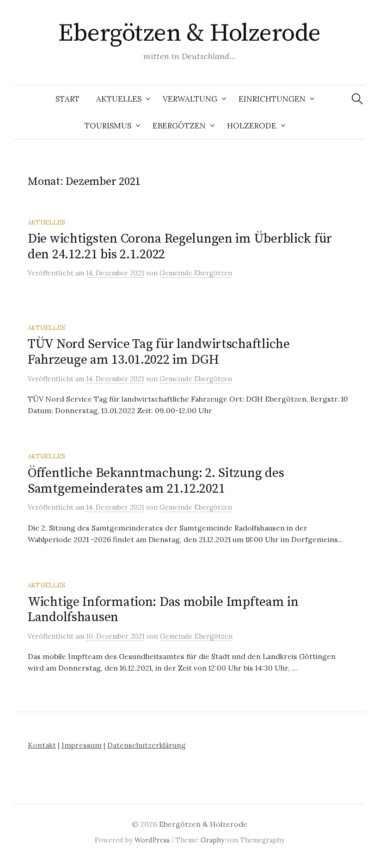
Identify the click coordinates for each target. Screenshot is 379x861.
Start (67, 99)
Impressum (81, 745)
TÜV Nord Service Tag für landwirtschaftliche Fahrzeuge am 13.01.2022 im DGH (159, 352)
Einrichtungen (272, 99)
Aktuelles (118, 99)
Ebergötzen (179, 126)
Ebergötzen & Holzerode (189, 33)
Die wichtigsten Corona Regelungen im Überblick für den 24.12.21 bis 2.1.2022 (180, 247)
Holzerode (251, 126)
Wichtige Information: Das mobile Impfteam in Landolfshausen (163, 610)
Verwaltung (190, 99)
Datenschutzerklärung (146, 745)
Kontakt (42, 745)
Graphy (213, 840)
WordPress (152, 840)
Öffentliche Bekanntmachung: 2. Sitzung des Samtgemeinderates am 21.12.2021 (156, 481)
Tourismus (108, 126)
